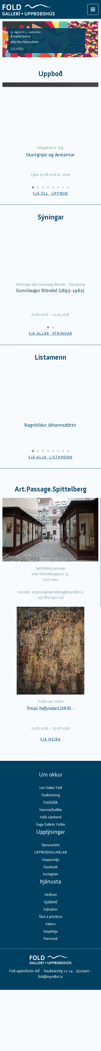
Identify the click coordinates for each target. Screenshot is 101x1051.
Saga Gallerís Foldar (50, 896)
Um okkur (50, 846)
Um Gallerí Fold (50, 859)
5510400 (82, 1042)
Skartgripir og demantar (50, 155)
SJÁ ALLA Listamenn (50, 528)
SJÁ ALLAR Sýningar (50, 369)
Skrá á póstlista (50, 988)
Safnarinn (50, 981)
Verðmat (50, 966)
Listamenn (50, 393)
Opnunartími (50, 916)
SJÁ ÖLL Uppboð (50, 193)
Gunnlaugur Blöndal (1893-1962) (50, 326)
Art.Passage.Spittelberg (51, 560)
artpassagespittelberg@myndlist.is (57, 663)
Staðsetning (50, 867)
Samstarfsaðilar (50, 881)
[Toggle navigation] (92, 9)
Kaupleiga (50, 1003)
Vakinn (50, 995)
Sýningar (51, 217)
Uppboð (50, 73)
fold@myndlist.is (50, 1048)
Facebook (50, 938)
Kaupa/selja (50, 931)
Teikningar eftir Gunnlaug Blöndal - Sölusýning (50, 320)
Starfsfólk (50, 874)
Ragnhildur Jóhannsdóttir (50, 496)
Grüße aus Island (50, 773)
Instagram (50, 946)
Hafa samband (50, 888)
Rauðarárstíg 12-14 (58, 1042)
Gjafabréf (50, 973)
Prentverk (50, 1010)
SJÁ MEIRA (17, 48)
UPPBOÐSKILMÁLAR (50, 924)
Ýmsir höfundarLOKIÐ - (51, 780)
